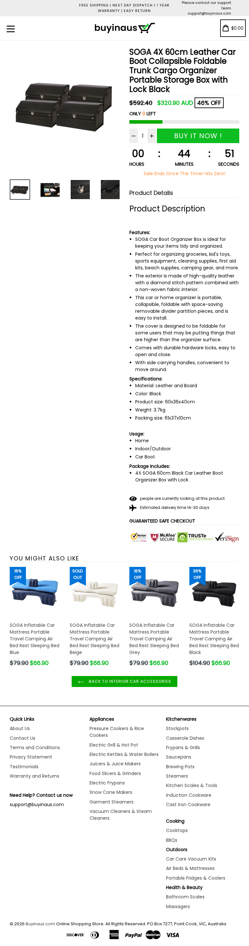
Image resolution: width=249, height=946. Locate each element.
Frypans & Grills (183, 747)
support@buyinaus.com (209, 13)
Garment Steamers (111, 802)
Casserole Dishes (185, 738)
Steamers (177, 776)
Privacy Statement (31, 757)
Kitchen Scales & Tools (191, 785)
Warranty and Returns (34, 776)
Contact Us (22, 738)
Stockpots (177, 728)
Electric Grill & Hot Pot (113, 745)
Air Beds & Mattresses (190, 868)
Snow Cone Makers (110, 792)
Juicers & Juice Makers (115, 763)
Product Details (151, 193)
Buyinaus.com (40, 924)
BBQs (171, 840)
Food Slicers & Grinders (115, 773)
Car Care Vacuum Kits (191, 859)
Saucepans (178, 757)
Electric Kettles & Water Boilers (124, 754)
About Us (20, 728)
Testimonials (24, 766)
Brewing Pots (180, 766)
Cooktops (177, 830)
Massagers (178, 906)
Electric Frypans (107, 783)
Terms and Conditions (35, 747)
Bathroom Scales (185, 897)
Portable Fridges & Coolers (195, 878)
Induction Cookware (188, 795)
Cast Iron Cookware (188, 804)
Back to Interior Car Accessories (129, 681)
